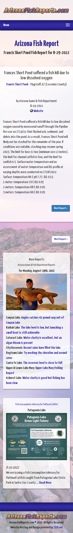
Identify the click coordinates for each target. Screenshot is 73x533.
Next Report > (60, 208)
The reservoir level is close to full (42, 363)
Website (38, 111)
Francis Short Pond (17, 84)
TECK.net (58, 527)
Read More (45, 482)
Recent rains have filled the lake (42, 348)
